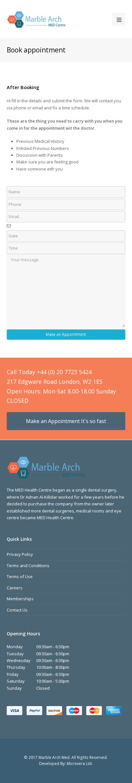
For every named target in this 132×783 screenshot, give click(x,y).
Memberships (20, 599)
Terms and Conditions (28, 565)
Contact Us (17, 610)
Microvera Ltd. (80, 763)
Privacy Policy (20, 554)
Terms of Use (20, 576)
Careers (14, 588)
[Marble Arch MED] (37, 19)
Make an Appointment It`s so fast (66, 421)
